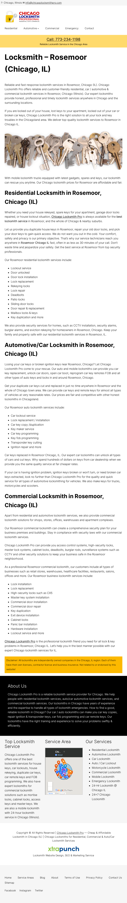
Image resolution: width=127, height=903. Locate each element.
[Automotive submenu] (38, 28)
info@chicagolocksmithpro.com (43, 2)
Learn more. (29, 725)
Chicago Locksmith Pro (66, 216)
